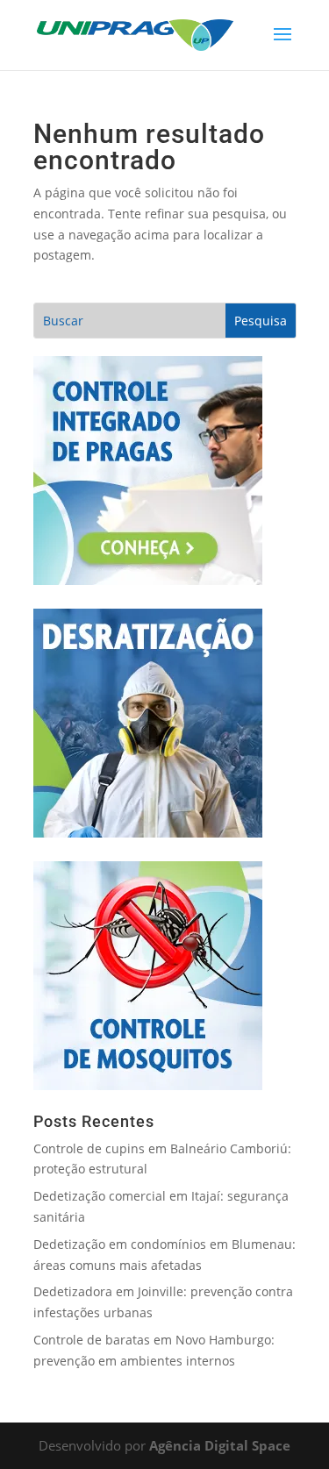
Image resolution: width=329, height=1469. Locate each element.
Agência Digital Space (219, 1445)
